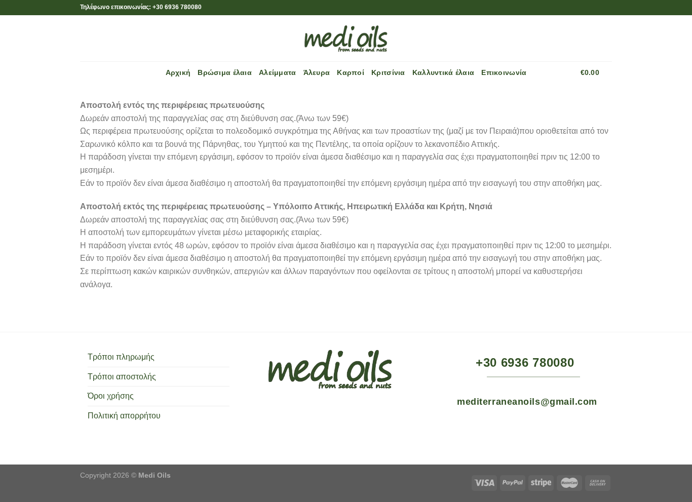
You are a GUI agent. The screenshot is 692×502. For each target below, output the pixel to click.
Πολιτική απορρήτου (124, 415)
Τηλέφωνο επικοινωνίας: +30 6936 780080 (141, 7)
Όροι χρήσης (111, 396)
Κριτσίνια (388, 72)
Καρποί (350, 72)
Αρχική (178, 72)
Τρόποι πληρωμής (121, 357)
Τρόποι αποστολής (122, 376)
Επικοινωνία (503, 72)
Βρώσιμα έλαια (225, 72)
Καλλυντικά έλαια (443, 72)
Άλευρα (316, 72)
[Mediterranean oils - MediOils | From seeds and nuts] (346, 38)
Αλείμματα (277, 72)
